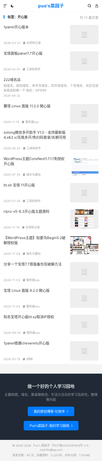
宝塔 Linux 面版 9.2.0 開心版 (27, 290)
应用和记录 (32, 43)
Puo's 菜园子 (41, 445)
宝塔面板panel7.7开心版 (23, 53)
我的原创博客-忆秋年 (51, 411)
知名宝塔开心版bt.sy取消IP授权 (29, 317)
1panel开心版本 (16, 27)
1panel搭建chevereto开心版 (26, 343)
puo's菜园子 (51, 5)
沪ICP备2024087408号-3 (69, 445)
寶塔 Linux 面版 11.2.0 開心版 (27, 106)
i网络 (28, 359)
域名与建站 (32, 174)
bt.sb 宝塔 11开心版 (19, 185)
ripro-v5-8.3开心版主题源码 (26, 211)
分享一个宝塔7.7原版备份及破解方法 (33, 264)
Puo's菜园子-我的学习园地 (51, 425)
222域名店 (12, 79)
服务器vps (30, 122)
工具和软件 (32, 69)
